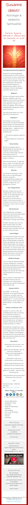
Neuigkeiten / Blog (10, 403)
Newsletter (8, 417)
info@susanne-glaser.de (14, 499)
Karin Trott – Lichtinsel (12, 387)
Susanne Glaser (14, 8)
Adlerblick (7, 408)
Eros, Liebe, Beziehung (11, 412)
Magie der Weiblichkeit (11, 406)
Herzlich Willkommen (11, 401)
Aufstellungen (9, 410)
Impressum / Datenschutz (14, 501)
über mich (8, 414)
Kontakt (7, 416)
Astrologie (8, 405)
